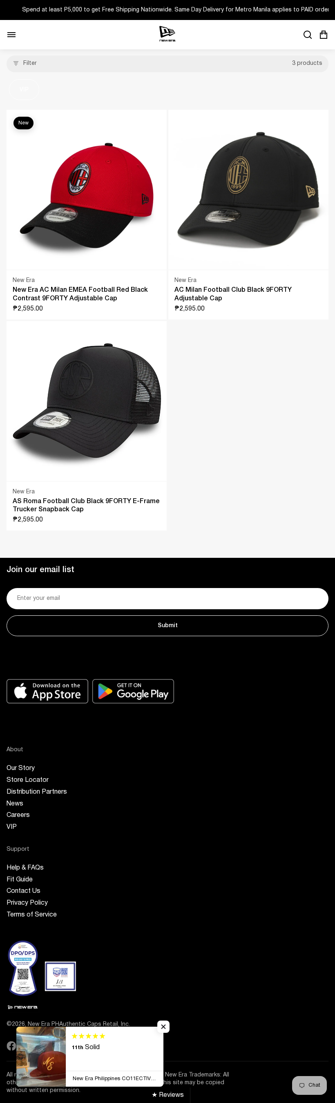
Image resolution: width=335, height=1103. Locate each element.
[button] (163, 1027)
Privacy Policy (27, 903)
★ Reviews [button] (168, 1095)
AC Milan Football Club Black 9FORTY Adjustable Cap (233, 294)
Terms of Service (32, 915)
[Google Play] (133, 691)
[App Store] (47, 691)
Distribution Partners (37, 792)
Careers (18, 815)
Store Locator (28, 780)
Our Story (21, 768)
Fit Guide (20, 880)
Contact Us (23, 891)
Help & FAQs (25, 868)
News (15, 804)
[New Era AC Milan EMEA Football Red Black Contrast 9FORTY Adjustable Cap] (87, 190)
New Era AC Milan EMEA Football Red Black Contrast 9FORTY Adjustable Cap (80, 294)
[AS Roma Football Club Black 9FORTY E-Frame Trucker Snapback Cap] (87, 401)
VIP (24, 90)
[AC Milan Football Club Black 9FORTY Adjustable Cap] (248, 190)
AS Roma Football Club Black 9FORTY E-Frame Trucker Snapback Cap (86, 506)
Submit (168, 625)
